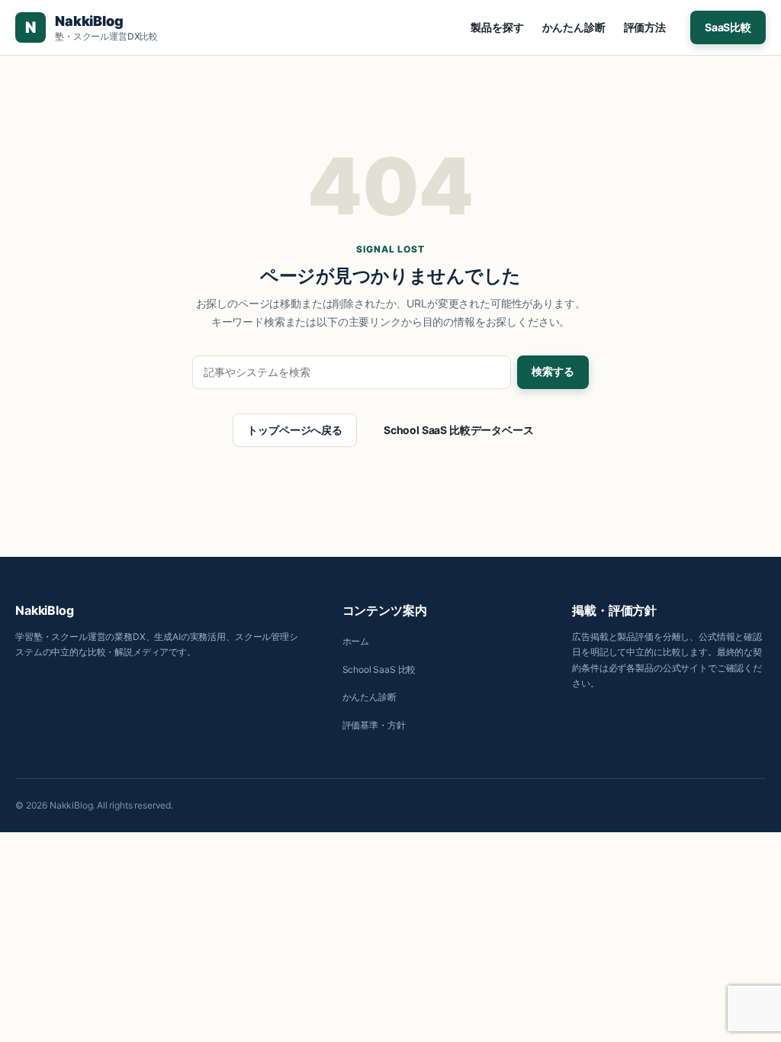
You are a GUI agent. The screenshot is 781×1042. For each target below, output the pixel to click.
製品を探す (497, 27)
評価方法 (645, 27)
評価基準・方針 (374, 725)
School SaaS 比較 (379, 669)
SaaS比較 (728, 27)
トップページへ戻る (294, 429)
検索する (553, 371)
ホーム (356, 641)
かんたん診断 (574, 27)
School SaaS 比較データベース (459, 429)
